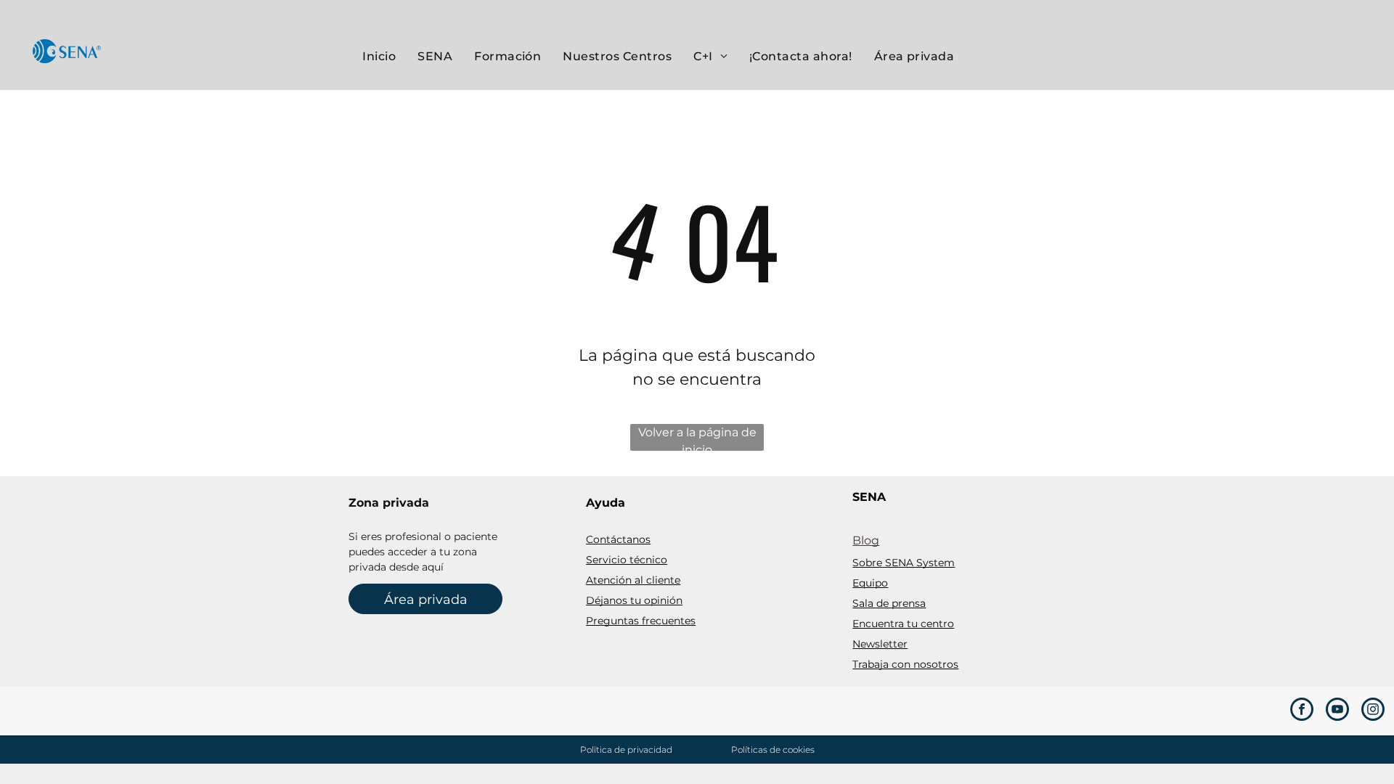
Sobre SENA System (903, 562)
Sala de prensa (889, 603)
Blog (865, 540)
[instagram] (1373, 711)
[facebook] (1301, 711)
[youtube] (1337, 711)
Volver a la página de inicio (697, 438)
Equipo (870, 582)
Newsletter (880, 643)
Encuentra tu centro (903, 623)
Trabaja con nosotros (905, 664)
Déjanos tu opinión (634, 600)
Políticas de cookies (773, 749)
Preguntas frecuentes (641, 620)
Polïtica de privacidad (626, 749)
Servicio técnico (626, 559)
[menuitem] (379, 56)
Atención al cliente (633, 580)
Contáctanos (618, 539)
